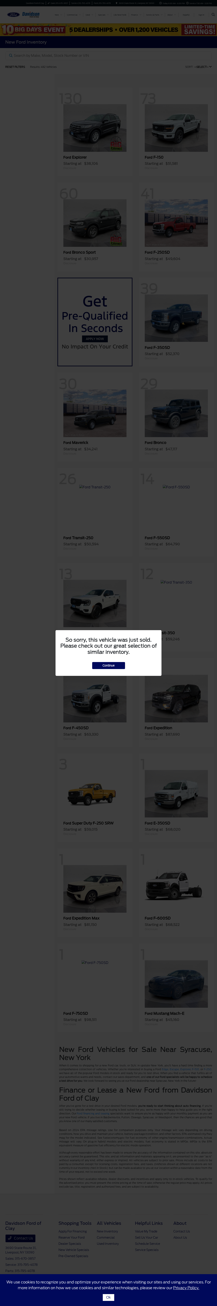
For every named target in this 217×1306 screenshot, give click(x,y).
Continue (109, 665)
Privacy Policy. (186, 1288)
